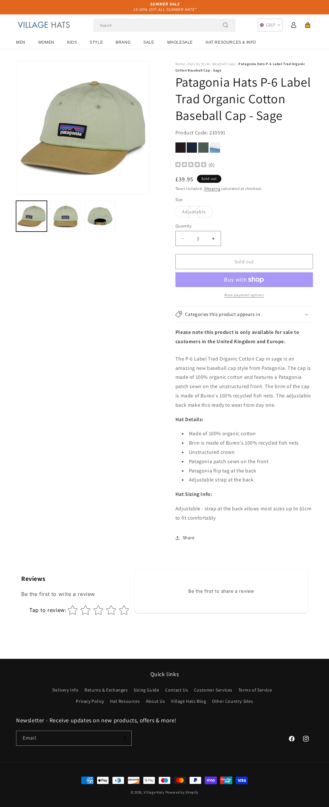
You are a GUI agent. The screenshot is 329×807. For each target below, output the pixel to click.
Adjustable (197, 212)
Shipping (212, 188)
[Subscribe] (124, 738)
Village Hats (154, 792)
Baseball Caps (224, 64)
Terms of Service (255, 690)
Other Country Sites (232, 701)
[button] (308, 25)
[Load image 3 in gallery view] (99, 216)
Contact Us (176, 690)
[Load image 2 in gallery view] (65, 216)
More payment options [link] (244, 295)
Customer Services (213, 690)
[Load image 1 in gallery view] (31, 216)
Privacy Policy (90, 701)
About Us (155, 701)
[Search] (225, 25)
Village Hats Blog (188, 701)
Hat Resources (125, 701)
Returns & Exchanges (106, 690)
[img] (190, 165)
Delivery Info (65, 690)
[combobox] (164, 25)
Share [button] (189, 537)
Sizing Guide (146, 690)
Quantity (183, 226)
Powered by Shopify (182, 792)
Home (180, 64)
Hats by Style (198, 64)
